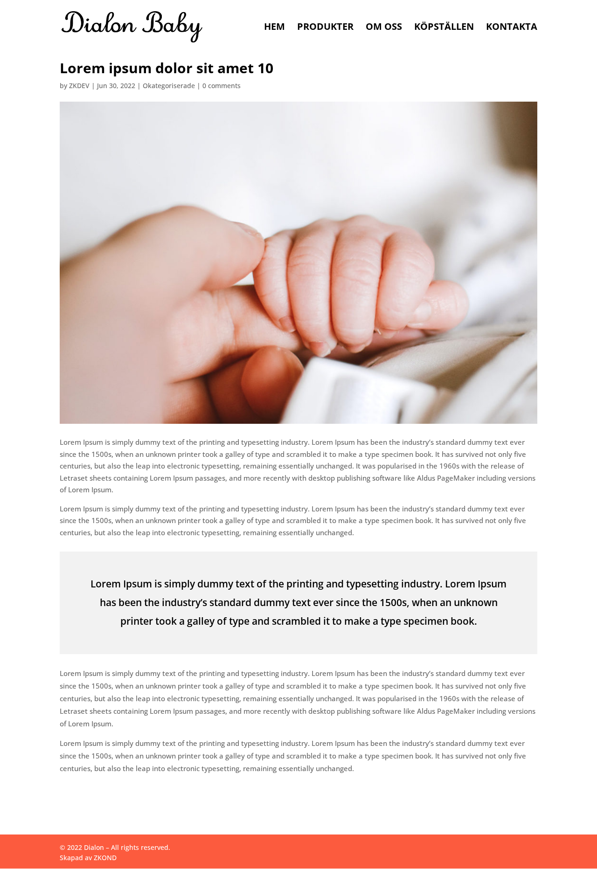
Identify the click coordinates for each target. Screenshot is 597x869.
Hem (274, 28)
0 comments (221, 85)
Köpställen (444, 28)
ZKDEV (79, 85)
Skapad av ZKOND (88, 857)
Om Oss (384, 28)
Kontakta (511, 28)
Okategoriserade (169, 85)
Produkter (325, 28)
